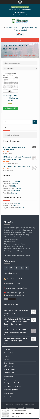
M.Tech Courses (9, 369)
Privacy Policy (29, 404)
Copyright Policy (11, 408)
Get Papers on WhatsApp (12, 383)
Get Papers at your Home (12, 386)
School (6, 360)
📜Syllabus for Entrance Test (13, 279)
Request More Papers (11, 380)
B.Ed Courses (8, 376)
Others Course (9, 363)
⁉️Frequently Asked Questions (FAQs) (15, 288)
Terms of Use (19, 404)
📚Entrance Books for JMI (12, 283)
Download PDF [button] (11, 108)
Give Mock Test (15, 190)
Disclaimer (9, 404)
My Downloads (8, 393)
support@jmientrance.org (29, 27)
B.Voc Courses (9, 373)
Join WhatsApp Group (11, 390)
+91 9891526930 (11, 27)
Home (5, 53)
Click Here (17, 181)
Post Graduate (8, 353)
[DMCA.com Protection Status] (10, 299)
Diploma (6, 356)
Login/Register (21, 12)
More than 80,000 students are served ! (20, 9)
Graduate (7, 350)
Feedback (21, 408)
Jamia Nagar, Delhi (21, 30)
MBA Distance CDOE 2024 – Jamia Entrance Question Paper (23, 413)
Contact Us (7, 397)
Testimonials (30, 408)
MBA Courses (8, 366)
